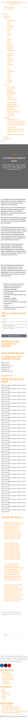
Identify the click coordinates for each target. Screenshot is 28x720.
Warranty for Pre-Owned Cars (15, 125)
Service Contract (12, 119)
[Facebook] (2, 665)
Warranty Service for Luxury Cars (16, 123)
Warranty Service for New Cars (16, 121)
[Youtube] (9, 665)
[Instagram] (5, 665)
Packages (7, 117)
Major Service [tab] (5, 364)
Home (6, 14)
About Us (7, 16)
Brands (6, 18)
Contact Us (7, 139)
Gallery (6, 137)
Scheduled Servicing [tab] (7, 366)
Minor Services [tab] (5, 362)
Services (6, 84)
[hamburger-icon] (2, 13)
